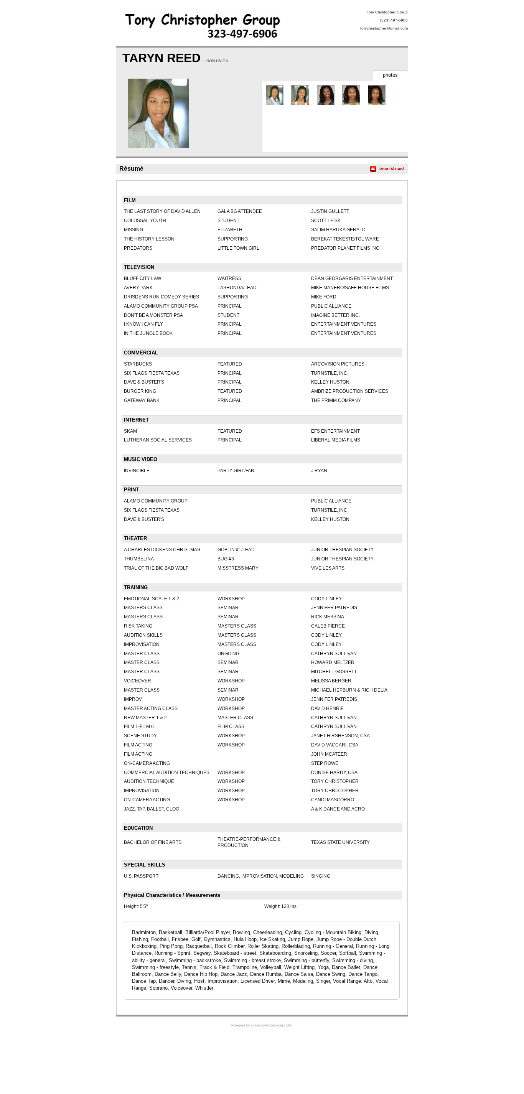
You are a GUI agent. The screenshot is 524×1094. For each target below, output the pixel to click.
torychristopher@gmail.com (384, 28)
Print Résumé (392, 169)
